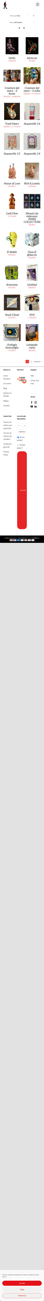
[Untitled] (32, 265)
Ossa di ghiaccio (32, 253)
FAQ (32, 376)
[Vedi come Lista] (24, 28)
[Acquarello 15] (12, 134)
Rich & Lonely (32, 183)
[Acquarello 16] (32, 104)
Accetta (22, 1283)
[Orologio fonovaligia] (12, 325)
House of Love (12, 183)
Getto (12, 58)
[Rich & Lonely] (32, 164)
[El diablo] (12, 232)
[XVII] (32, 295)
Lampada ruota (32, 346)
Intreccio (32, 58)
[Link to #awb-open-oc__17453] (38, 4)
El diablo (12, 252)
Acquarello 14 (32, 153)
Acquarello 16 (32, 123)
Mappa (6, 401)
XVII (32, 314)
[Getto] (12, 39)
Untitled (32, 284)
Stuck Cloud (12, 314)
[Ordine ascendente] (33, 15)
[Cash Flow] (12, 194)
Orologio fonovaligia (12, 346)
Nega (22, 1289)
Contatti (6, 405)
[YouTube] (32, 406)
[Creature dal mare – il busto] (12, 69)
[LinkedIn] (36, 406)
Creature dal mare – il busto (12, 90)
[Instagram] (36, 402)
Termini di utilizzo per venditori (7, 436)
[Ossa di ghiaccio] (32, 232)
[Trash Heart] (12, 104)
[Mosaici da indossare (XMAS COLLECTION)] (32, 194)
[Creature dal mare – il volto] (32, 69)
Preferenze (22, 1296)
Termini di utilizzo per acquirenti (7, 425)
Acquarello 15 (12, 153)
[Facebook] (32, 402)
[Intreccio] (32, 39)
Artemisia (12, 284)
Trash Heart (12, 123)
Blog (5, 388)
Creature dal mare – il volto (32, 89)
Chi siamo (7, 383)
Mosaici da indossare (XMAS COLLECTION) (32, 217)
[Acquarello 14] (32, 134)
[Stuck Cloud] (12, 295)
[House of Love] (12, 164)
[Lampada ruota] (32, 325)
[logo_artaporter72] (5, 2)
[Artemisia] (12, 265)
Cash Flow (12, 213)
